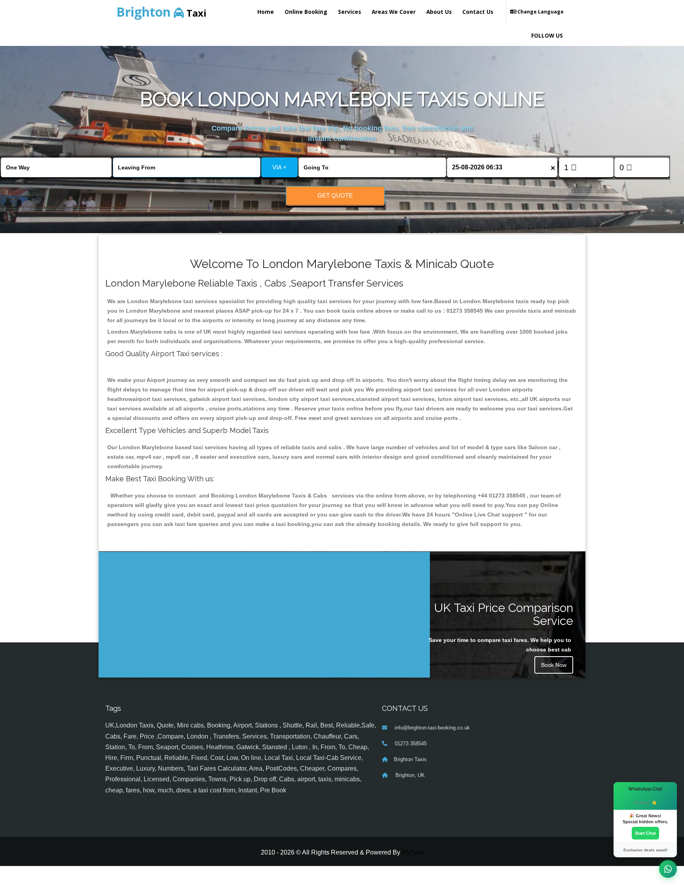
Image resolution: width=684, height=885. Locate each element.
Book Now (553, 665)
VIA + (279, 167)
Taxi (161, 11)
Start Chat (645, 833)
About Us (439, 11)
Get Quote (335, 195)
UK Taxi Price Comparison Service (503, 614)
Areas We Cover (394, 11)
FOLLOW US (547, 35)
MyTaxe (413, 852)
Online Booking (306, 11)
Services (349, 11)
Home (265, 11)
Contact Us (477, 11)
